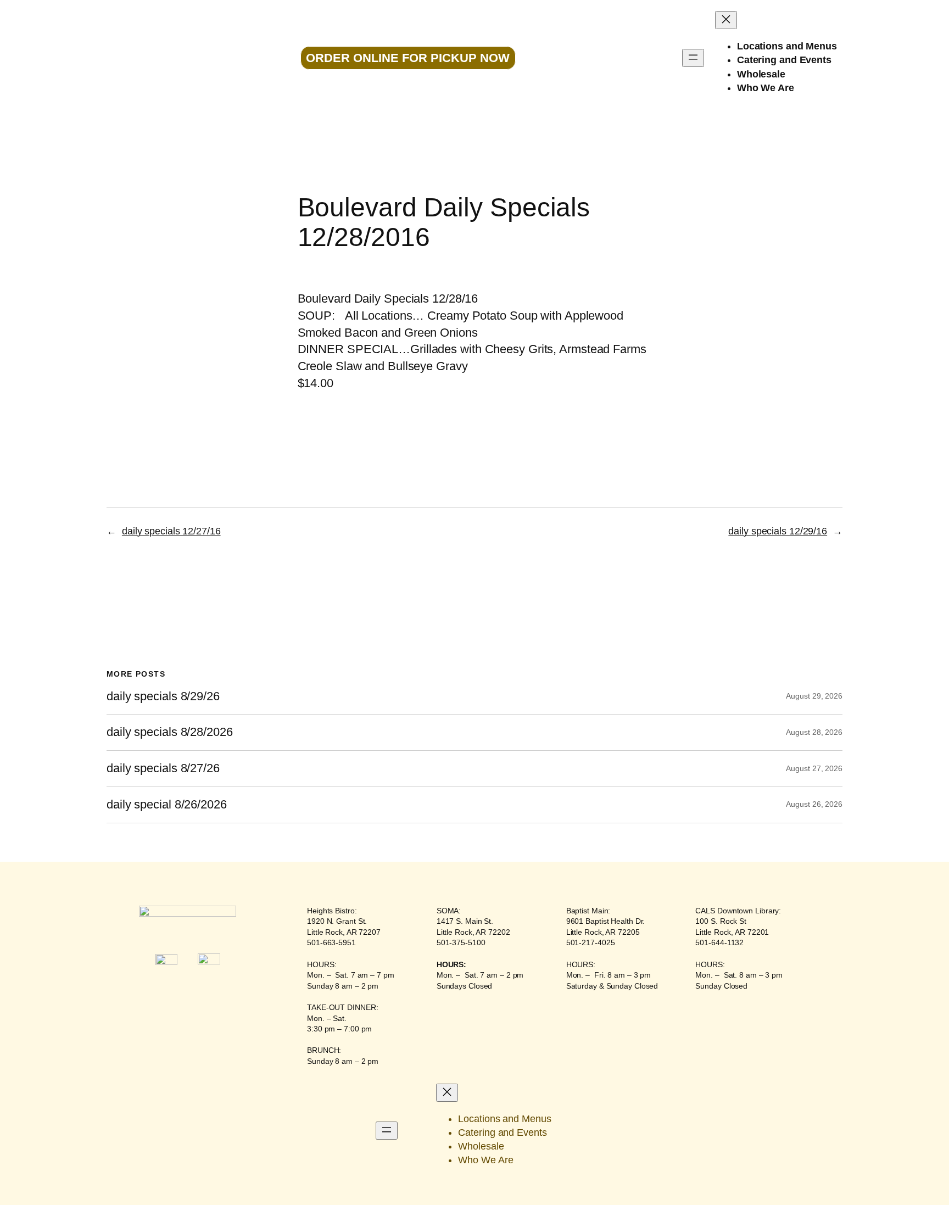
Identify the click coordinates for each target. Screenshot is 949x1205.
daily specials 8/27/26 (163, 768)
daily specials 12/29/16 (777, 531)
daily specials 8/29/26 (163, 696)
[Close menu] (726, 20)
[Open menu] (693, 58)
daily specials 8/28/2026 (170, 732)
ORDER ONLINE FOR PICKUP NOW (408, 58)
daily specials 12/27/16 (171, 531)
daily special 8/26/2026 (167, 804)
